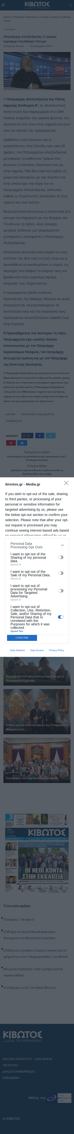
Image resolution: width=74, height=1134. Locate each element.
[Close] (67, 484)
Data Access (37, 650)
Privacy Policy (56, 650)
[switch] (61, 557)
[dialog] (37, 567)
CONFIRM (22, 637)
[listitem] (37, 545)
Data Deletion (17, 650)
